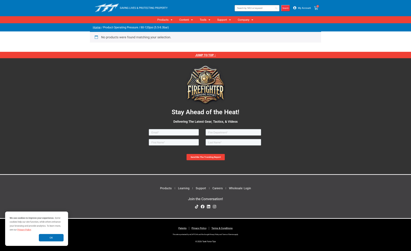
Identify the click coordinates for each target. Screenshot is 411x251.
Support (222, 19)
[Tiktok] (197, 206)
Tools (203, 19)
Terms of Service (228, 234)
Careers (217, 188)
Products (163, 19)
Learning (184, 188)
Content (184, 19)
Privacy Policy (24, 229)
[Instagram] (214, 206)
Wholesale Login (240, 188)
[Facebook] (203, 206)
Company (243, 19)
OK (51, 237)
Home (97, 27)
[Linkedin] (208, 206)
